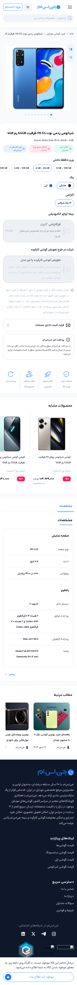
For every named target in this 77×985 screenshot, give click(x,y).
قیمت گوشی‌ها (65, 845)
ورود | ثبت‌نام (13, 7)
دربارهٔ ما (69, 896)
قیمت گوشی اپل (64, 860)
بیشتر (12, 674)
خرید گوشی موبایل (56, 34)
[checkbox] (68, 231)
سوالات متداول (65, 903)
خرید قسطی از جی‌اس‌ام (16, 149)
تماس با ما (67, 889)
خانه (71, 34)
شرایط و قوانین (65, 910)
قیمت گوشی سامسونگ (60, 853)
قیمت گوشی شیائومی (61, 867)
